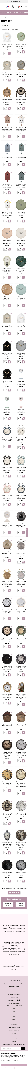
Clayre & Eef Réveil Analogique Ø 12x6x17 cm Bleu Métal (21, 469)
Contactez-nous (14, 997)
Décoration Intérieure (12, 12)
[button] (21, 6)
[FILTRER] (27, 535)
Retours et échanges (14, 986)
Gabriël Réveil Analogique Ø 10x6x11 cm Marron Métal (7, 553)
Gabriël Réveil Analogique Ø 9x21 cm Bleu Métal (21, 383)
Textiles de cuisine (14, 1030)
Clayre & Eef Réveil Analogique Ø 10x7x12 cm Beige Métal (21, 611)
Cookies (14, 1008)
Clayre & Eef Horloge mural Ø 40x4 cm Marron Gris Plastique (21, 754)
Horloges (14, 1033)
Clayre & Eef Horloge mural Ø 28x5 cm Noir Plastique (7, 874)
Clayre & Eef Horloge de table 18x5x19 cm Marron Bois (21, 725)
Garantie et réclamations (14, 989)
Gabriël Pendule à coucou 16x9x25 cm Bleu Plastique (7, 157)
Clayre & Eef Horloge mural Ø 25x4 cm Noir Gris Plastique (21, 874)
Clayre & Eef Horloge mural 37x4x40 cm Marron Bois (7, 725)
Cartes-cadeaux (14, 1022)
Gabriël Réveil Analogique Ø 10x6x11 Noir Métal (21, 525)
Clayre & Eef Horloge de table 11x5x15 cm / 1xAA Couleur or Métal (6, 101)
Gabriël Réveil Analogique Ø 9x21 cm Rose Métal (21, 411)
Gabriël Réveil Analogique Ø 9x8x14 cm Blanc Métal (7, 525)
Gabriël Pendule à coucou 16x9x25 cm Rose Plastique (7, 186)
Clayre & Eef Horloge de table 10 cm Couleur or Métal (7, 696)
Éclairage (22, 12)
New (3, 12)
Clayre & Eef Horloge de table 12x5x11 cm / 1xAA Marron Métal (21, 101)
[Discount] (19, 6)
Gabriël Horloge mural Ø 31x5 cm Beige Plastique (7, 298)
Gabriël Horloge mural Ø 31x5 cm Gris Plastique (21, 355)
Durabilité (14, 1019)
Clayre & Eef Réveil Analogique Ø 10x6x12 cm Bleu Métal (21, 583)
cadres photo (14, 1038)
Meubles (14, 1041)
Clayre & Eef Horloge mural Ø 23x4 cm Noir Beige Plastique (6, 639)
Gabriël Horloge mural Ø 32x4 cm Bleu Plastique (21, 298)
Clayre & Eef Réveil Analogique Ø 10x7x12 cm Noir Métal (7, 611)
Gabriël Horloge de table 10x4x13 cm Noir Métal (6, 355)
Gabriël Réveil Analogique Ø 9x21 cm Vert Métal (7, 411)
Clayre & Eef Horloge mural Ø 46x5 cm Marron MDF (7, 783)
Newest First (6, 26)
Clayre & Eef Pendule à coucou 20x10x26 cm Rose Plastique (7, 129)
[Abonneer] (23, 1048)
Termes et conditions (14, 1003)
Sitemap (14, 1016)
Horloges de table (7, 904)
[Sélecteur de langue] (8, 7)
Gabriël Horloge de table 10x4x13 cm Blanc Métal (21, 326)
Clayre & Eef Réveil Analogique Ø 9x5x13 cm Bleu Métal (7, 439)
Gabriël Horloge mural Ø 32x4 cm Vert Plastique (21, 214)
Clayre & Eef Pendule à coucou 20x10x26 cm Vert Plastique (21, 186)
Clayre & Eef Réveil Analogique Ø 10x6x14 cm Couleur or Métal (7, 583)
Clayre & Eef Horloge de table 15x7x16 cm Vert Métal (21, 639)
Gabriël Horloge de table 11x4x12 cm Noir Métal (7, 383)
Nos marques (14, 1024)
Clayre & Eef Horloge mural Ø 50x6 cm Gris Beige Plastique (21, 814)
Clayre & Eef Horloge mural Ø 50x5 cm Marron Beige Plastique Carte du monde (21, 784)
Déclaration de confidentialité (14, 1005)
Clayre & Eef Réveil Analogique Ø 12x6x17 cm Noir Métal (7, 469)
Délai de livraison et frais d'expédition (14, 983)
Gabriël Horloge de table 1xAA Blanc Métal (7, 46)
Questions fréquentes (14, 994)
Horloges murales (20, 904)
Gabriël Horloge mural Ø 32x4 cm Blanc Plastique (21, 242)
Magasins (14, 1011)
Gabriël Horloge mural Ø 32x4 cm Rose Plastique (7, 242)
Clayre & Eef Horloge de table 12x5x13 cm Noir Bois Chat (7, 668)
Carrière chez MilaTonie (14, 1013)
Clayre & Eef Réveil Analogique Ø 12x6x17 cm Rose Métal (7, 497)
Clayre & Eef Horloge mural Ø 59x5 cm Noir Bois (21, 668)
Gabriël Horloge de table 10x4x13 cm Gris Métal (7, 326)
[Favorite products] (23, 6)
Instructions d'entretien (14, 991)
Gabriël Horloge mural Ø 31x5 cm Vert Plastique (21, 270)
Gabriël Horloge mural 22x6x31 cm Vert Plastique (6, 270)
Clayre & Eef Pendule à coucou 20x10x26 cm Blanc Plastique (21, 129)
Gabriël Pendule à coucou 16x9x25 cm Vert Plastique (21, 157)
